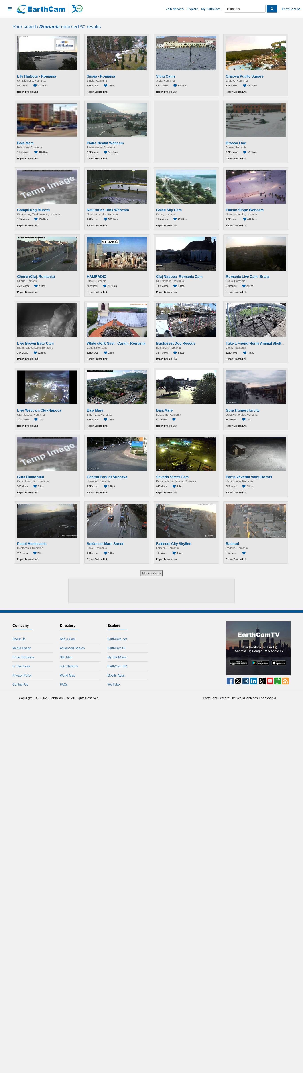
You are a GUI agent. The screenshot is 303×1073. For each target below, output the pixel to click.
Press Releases (23, 657)
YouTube (113, 684)
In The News (21, 666)
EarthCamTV (116, 648)
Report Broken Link (27, 91)
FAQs (64, 684)
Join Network (175, 9)
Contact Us (20, 684)
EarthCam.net (291, 9)
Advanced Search (72, 648)
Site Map (66, 657)
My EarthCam (210, 9)
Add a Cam (68, 639)
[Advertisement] (186, 131)
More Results (151, 573)
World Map (67, 675)
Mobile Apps (116, 675)
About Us (18, 639)
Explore (192, 9)
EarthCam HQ (117, 666)
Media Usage (21, 648)
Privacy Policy (22, 675)
